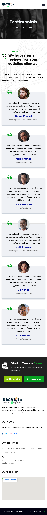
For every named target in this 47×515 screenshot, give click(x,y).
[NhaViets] (8, 4)
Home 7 (17, 27)
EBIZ (43, 511)
